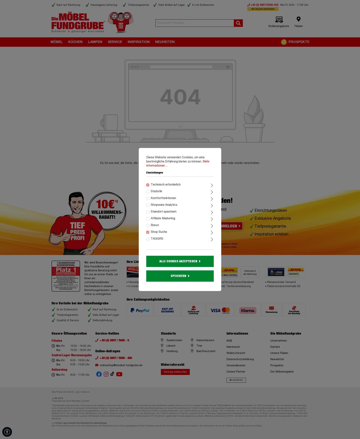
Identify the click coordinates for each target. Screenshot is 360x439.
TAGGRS (157, 238)
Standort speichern (163, 211)
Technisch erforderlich (166, 184)
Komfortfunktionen (163, 198)
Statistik (156, 191)
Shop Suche (159, 232)
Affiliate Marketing (163, 218)
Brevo (155, 225)
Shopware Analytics (164, 205)
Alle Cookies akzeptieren (178, 261)
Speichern (178, 276)
